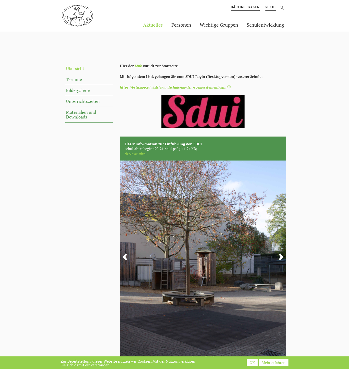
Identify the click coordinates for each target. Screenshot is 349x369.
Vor (280, 259)
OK (252, 362)
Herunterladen (135, 153)
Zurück (125, 259)
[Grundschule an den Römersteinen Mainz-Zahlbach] (69, 16)
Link (138, 65)
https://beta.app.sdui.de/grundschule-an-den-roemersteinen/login (173, 87)
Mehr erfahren (274, 362)
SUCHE (270, 7)
